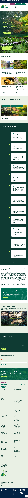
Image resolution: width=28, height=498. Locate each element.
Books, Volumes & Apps (4, 427)
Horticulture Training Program (18, 400)
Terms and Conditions (3, 484)
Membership (18, 4)
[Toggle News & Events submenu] (10, 7)
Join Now (3, 348)
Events (13, 492)
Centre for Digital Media (23, 494)
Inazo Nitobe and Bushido (17, 390)
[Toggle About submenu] (14, 7)
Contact (15, 425)
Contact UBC (14, 490)
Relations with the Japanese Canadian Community (19, 394)
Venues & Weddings (17, 440)
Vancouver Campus (22, 490)
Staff (15, 416)
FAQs (2, 398)
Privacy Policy (2, 483)
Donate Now (4, 376)
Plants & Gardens (21, 117)
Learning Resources (4, 425)
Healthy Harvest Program (17, 402)
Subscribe (3, 364)
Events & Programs (14, 117)
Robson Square (22, 493)
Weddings (15, 409)
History (15, 415)
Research (2, 417)
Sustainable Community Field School (6, 450)
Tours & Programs (3, 444)
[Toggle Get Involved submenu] (18, 7)
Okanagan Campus (22, 491)
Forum (2, 428)
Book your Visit (6, 32)
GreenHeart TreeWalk (4, 435)
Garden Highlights (4, 391)
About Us (15, 414)
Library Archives (3, 426)
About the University (15, 491)
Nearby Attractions (3, 399)
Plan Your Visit (3, 389)
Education (2, 462)
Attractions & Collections (4, 390)
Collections (2, 416)
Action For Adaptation (4, 424)
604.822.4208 (17, 427)
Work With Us (16, 453)
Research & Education (4, 7)
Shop (15, 448)
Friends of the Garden (17, 420)
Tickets (12, 4)
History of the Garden (17, 391)
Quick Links (2, 400)
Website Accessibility (4, 485)
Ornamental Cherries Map (6, 46)
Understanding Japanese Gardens (19, 396)
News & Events (8, 7)
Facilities (15, 411)
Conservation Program (17, 406)
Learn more (4, 92)
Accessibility (3, 397)
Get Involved (16, 7)
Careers (13, 493)
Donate (23, 4)
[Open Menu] (25, 7)
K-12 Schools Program (17, 401)
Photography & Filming (17, 410)
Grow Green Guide (4, 423)
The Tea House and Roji (6, 118)
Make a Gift (14, 494)
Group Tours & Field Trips (17, 399)
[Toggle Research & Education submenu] (6, 7)
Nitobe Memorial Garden (17, 389)
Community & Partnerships (6, 117)
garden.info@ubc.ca (18, 426)
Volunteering (16, 424)
